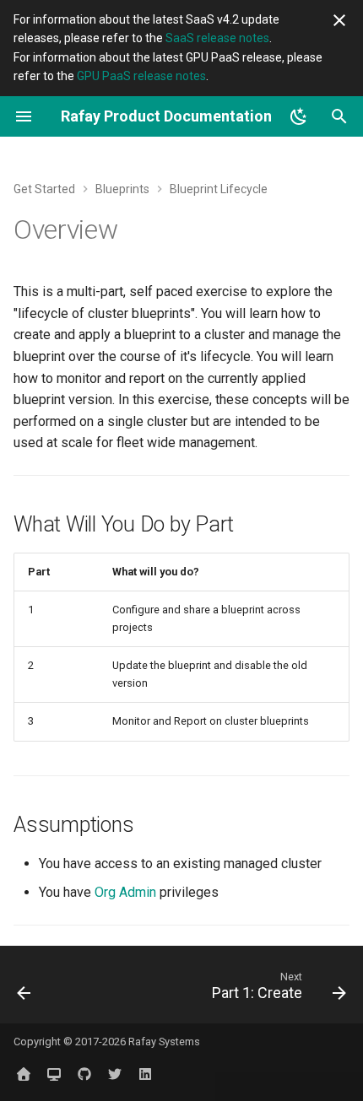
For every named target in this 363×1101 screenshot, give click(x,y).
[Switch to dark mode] (299, 116)
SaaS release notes (217, 38)
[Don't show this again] (339, 20)
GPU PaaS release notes (141, 76)
